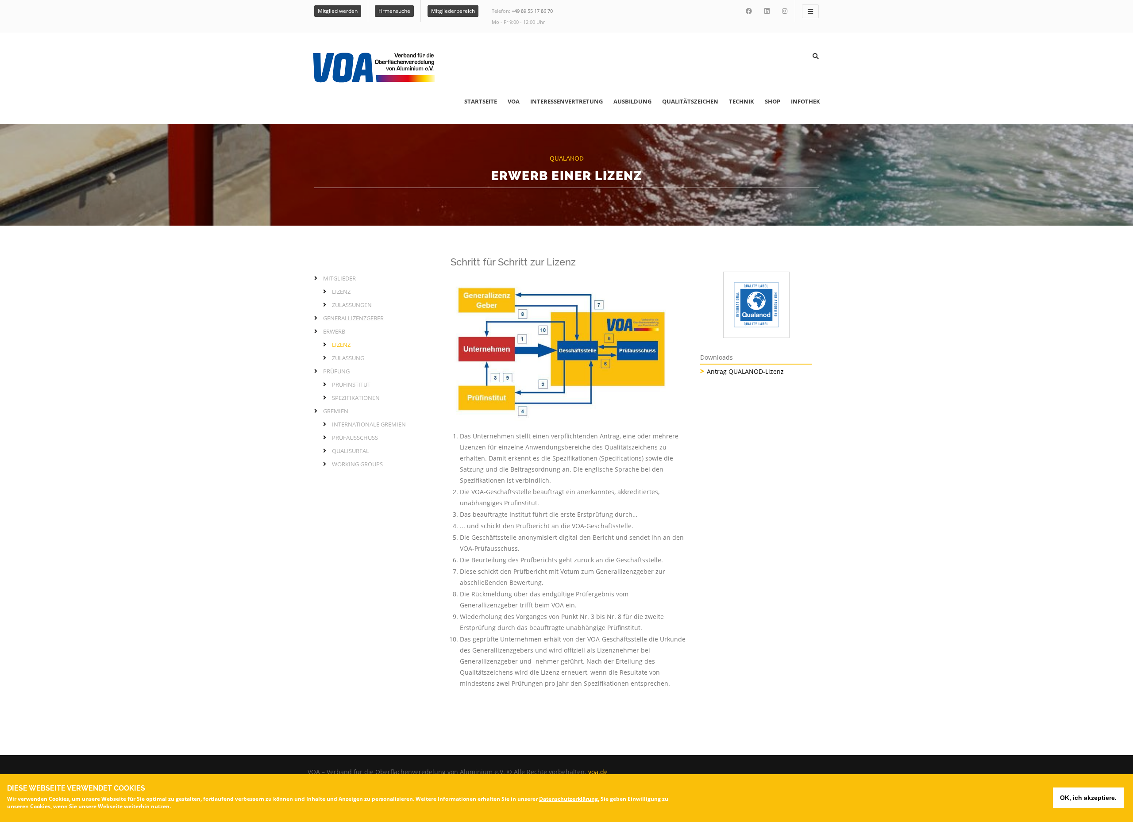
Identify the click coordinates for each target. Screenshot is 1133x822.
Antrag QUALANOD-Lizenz (745, 371)
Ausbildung (632, 101)
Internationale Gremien (369, 424)
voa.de (598, 772)
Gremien (335, 411)
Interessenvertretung (566, 101)
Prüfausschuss (355, 438)
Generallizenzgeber (353, 318)
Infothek (805, 101)
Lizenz (341, 292)
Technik (741, 101)
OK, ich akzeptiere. (1088, 797)
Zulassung (348, 358)
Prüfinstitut (351, 384)
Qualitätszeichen (690, 101)
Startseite (480, 101)
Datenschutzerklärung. (569, 799)
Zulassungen (352, 305)
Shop (772, 101)
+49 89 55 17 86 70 (532, 11)
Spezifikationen (356, 398)
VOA (514, 101)
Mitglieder (339, 278)
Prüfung (336, 371)
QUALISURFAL (350, 451)
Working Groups (357, 464)
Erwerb (334, 331)
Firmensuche (394, 11)
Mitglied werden (338, 11)
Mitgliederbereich (453, 11)
